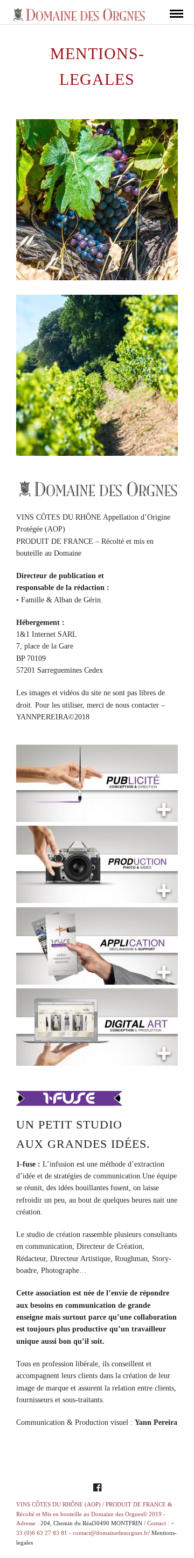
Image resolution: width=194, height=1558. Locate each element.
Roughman (131, 1259)
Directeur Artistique (80, 1259)
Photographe (60, 1270)
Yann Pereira (156, 1422)
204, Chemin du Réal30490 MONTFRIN (91, 1523)
